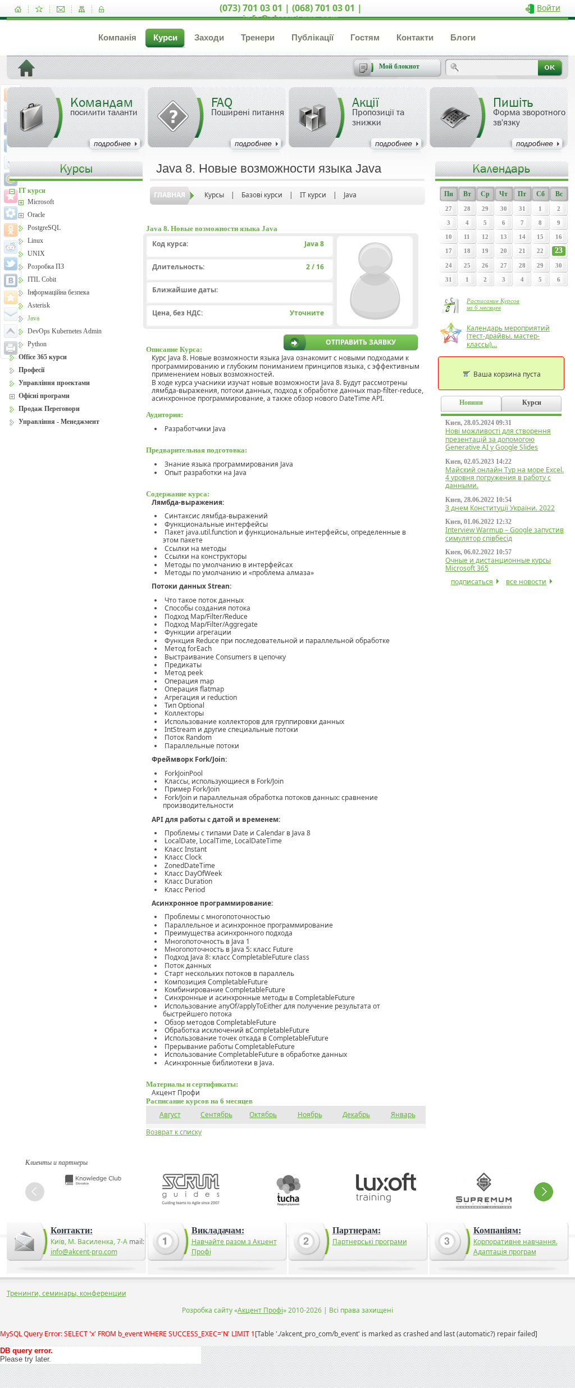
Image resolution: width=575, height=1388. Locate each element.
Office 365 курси (43, 357)
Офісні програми (44, 396)
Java (350, 195)
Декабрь (356, 1114)
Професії (31, 370)
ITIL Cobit (42, 279)
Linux (35, 241)
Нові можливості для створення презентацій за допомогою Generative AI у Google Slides (498, 439)
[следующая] (543, 1191)
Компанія (117, 37)
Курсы (214, 195)
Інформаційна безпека (58, 292)
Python (37, 344)
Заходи (209, 37)
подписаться (472, 581)
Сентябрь (216, 1114)
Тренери (258, 37)
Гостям (365, 37)
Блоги (463, 37)
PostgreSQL (44, 228)
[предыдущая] (34, 1191)
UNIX (36, 253)
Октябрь (263, 1114)
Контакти (414, 37)
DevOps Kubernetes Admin (65, 331)
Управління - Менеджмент (59, 422)
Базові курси (261, 195)
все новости (526, 581)
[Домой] (18, 9)
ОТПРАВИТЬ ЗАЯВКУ (361, 342)
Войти (548, 7)
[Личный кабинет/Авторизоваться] (101, 9)
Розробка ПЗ (46, 266)
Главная (169, 195)
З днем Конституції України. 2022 (500, 508)
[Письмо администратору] (61, 9)
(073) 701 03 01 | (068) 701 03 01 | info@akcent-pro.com (291, 13)
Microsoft (41, 202)
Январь (403, 1114)
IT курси (313, 195)
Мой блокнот (399, 66)
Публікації (312, 37)
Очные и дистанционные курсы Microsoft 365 (498, 564)
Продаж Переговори (49, 409)
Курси (165, 37)
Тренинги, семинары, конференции (66, 1293)
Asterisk (39, 305)
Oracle (36, 215)
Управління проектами (54, 383)
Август (170, 1114)
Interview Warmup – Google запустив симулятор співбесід (504, 533)
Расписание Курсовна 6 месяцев (493, 304)
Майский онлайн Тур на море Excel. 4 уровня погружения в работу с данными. (504, 478)
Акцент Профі (260, 1310)
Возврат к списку (174, 1132)
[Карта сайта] (82, 9)
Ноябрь (310, 1114)
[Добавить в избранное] (39, 9)
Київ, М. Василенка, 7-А (89, 1241)
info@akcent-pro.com (84, 1251)
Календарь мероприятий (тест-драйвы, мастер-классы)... (508, 336)
